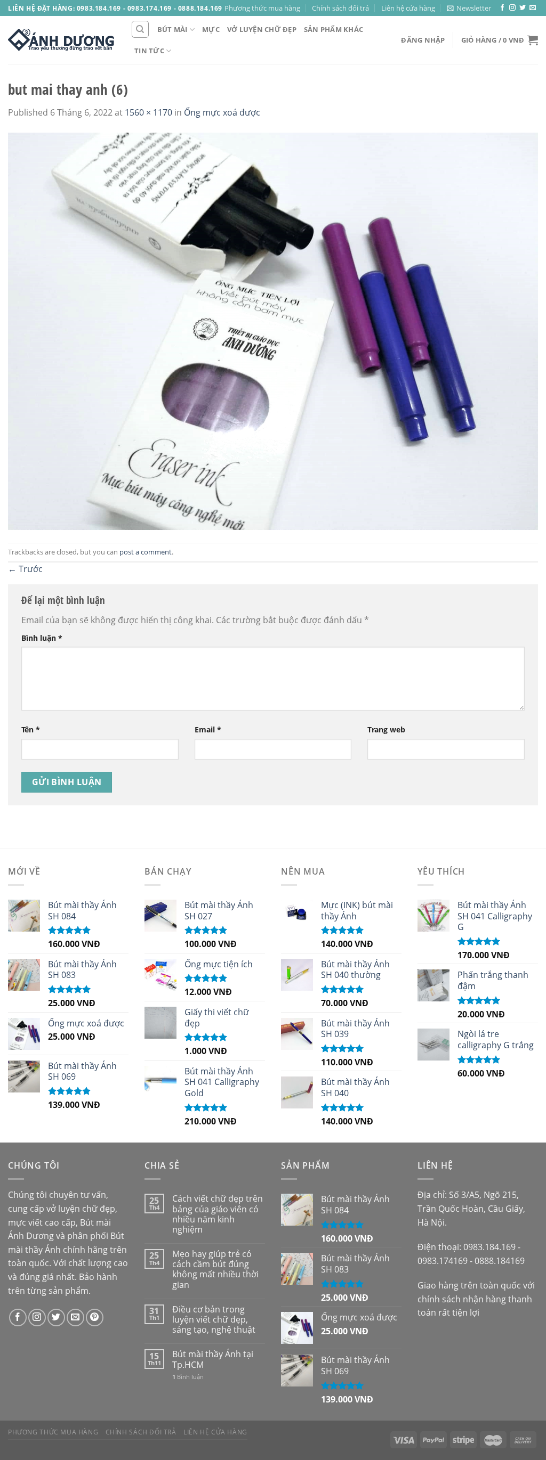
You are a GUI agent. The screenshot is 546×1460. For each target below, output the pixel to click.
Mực (211, 29)
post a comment (145, 552)
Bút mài (172, 29)
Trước (25, 569)
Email (208, 729)
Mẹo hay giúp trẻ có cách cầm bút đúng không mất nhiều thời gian (215, 1269)
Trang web (386, 729)
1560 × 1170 (148, 112)
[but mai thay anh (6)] (273, 330)
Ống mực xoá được (222, 112)
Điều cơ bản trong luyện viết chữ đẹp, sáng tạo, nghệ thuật (213, 1319)
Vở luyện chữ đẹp (261, 29)
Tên (30, 729)
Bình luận (41, 638)
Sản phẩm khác (333, 29)
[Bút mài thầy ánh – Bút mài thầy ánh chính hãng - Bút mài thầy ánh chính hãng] (61, 40)
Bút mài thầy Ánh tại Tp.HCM (212, 1359)
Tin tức (149, 50)
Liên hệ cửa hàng (408, 8)
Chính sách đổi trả (340, 8)
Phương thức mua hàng (262, 8)
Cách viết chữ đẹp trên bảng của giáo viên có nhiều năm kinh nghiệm (217, 1214)
